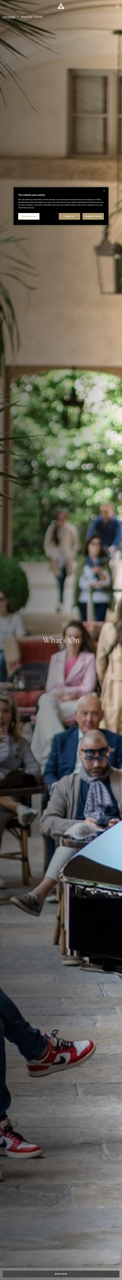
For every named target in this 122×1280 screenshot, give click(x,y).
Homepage (9, 16)
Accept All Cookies (93, 216)
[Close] (104, 190)
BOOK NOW (61, 1274)
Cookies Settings (28, 216)
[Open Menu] (117, 6)
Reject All (69, 216)
